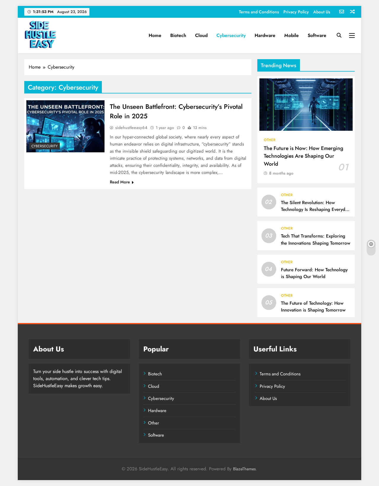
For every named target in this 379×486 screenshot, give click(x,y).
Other (269, 140)
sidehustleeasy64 (131, 127)
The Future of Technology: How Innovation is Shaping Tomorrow (313, 306)
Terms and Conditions (259, 12)
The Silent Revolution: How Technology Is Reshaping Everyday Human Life (315, 209)
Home (155, 35)
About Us (321, 12)
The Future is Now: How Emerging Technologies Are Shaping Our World (303, 156)
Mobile (291, 35)
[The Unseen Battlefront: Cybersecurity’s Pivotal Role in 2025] (65, 126)
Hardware (265, 35)
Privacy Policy (296, 12)
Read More (120, 182)
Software (317, 35)
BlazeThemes (244, 469)
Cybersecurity (231, 35)
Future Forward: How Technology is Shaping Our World (314, 273)
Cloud (201, 35)
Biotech (178, 35)
